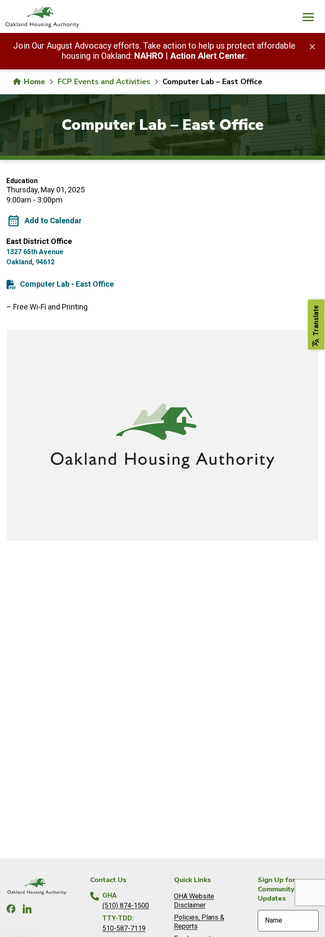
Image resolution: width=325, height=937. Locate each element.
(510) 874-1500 (125, 905)
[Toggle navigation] (308, 18)
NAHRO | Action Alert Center (189, 56)
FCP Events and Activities (104, 82)
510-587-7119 (124, 928)
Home (33, 82)
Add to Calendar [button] (53, 220)
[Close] (312, 46)
